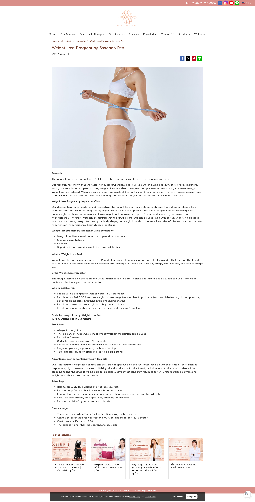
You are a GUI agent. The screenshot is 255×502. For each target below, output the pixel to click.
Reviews (134, 34)
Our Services (117, 34)
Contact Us (168, 34)
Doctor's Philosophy (92, 34)
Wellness (199, 34)
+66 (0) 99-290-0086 (203, 3)
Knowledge (150, 34)
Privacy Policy (134, 496)
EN (247, 3)
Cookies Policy (150, 496)
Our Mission (68, 34)
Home (52, 34)
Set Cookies (178, 496)
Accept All (191, 496)
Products (184, 34)
